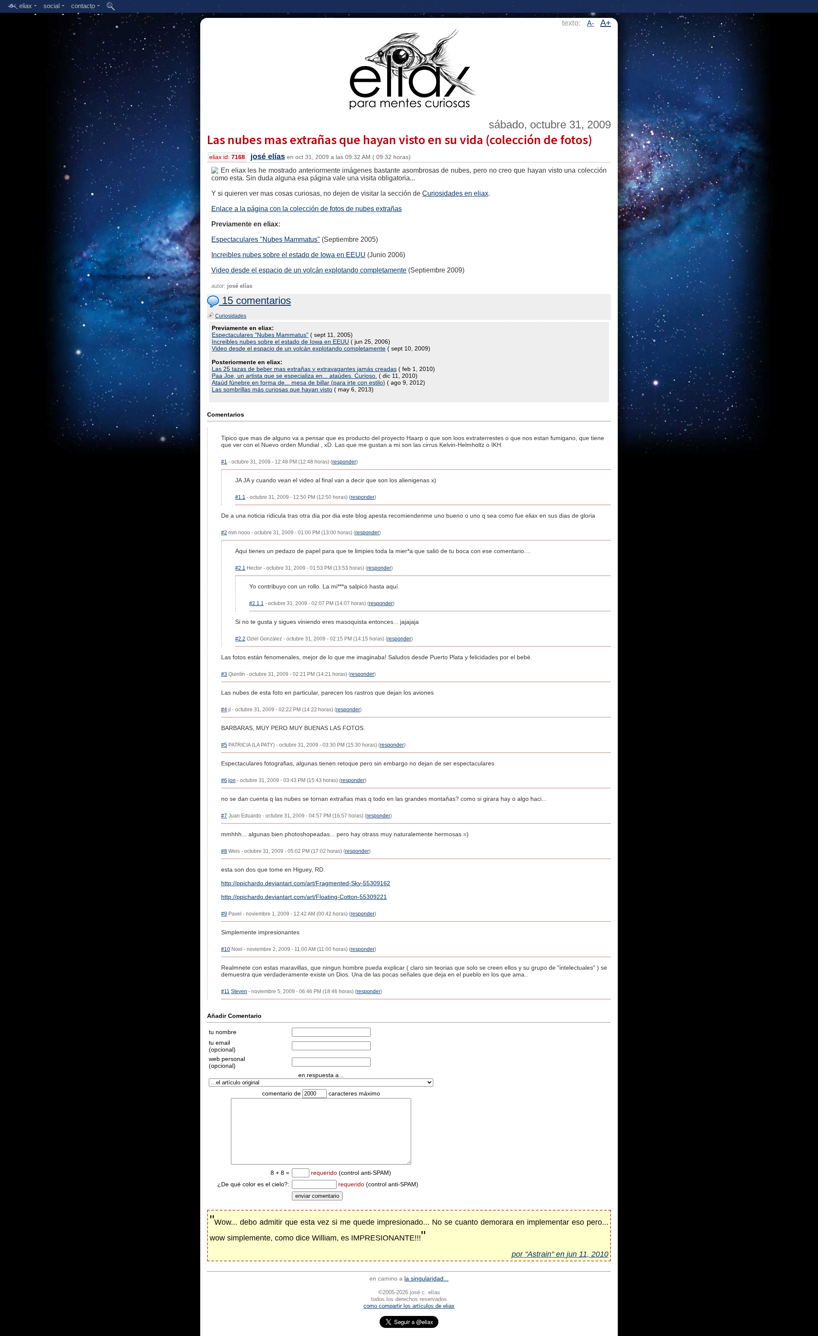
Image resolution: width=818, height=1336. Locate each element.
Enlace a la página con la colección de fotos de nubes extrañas (306, 208)
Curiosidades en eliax (455, 193)
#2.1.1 (256, 603)
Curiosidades (230, 316)
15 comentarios (255, 300)
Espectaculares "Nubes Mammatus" (265, 239)
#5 (224, 745)
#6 (224, 780)
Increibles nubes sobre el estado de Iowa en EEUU (288, 254)
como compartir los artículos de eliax (409, 1306)
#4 (224, 710)
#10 (225, 949)
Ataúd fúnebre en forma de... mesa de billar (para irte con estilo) (298, 382)
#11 (225, 991)
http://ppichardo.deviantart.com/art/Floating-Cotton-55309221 (304, 896)
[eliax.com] (409, 67)
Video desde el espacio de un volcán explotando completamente (308, 270)
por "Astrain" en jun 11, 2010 (560, 1254)
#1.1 (240, 497)
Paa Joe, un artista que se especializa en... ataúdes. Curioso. (294, 375)
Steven (239, 991)
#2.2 (240, 639)
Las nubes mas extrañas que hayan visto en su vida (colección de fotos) (399, 139)
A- (590, 23)
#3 (224, 674)
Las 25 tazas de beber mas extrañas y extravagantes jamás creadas (304, 368)
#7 (224, 816)
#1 (224, 462)
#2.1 (240, 568)
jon (232, 780)
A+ (605, 22)
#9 (224, 914)
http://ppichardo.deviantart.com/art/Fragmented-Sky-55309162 (305, 883)
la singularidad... (426, 1278)
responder (344, 462)
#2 (224, 533)
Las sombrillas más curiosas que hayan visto (272, 389)
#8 (224, 851)
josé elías (268, 156)
